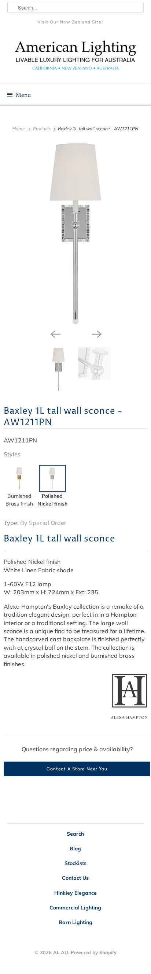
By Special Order (43, 522)
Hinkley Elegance (75, 893)
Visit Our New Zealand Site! (70, 22)
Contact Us (75, 878)
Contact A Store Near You (77, 768)
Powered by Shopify (94, 952)
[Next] (96, 333)
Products (42, 128)
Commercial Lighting (75, 907)
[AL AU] (75, 58)
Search (75, 834)
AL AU (60, 952)
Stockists (75, 863)
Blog (75, 848)
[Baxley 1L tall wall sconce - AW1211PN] (75, 233)
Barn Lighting (75, 922)
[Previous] (55, 333)
